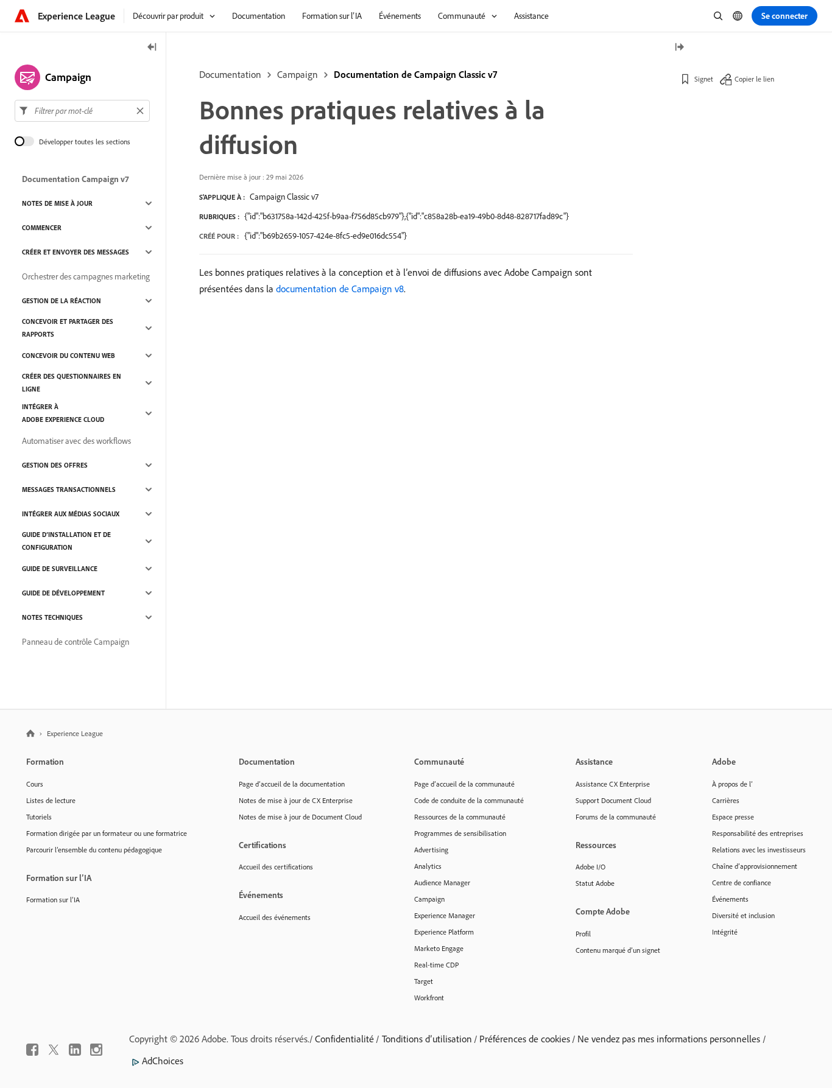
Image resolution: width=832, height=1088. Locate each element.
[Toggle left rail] (152, 48)
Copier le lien (754, 78)
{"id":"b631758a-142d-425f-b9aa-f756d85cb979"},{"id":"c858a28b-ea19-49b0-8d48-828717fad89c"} (406, 216)
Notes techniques (52, 617)
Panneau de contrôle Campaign (75, 641)
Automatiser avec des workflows (76, 440)
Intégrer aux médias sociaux (70, 514)
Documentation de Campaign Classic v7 (415, 74)
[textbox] (82, 111)
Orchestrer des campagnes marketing (86, 276)
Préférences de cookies (524, 1039)
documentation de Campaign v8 (340, 289)
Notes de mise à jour (57, 203)
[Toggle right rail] (679, 48)
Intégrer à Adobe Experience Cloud (63, 413)
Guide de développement (63, 593)
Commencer (42, 227)
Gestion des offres (55, 465)
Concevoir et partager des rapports (67, 328)
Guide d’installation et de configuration (66, 541)
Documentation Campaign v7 (75, 179)
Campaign (297, 74)
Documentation (230, 74)
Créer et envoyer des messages (75, 252)
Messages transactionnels (69, 489)
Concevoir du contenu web (68, 355)
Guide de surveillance (59, 568)
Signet (703, 78)
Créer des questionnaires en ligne (71, 382)
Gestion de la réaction (61, 301)
